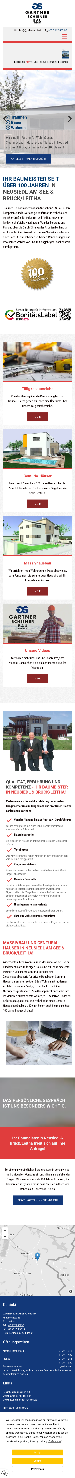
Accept (37, 1452)
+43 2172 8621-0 (57, 30)
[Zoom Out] (5, 1236)
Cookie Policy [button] (31, 1437)
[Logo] (37, 13)
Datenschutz (22, 1407)
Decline (37, 1460)
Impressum (8, 1407)
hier (28, 61)
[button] (36, 36)
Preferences (37, 1469)
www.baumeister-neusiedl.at (17, 1396)
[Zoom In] (5, 1230)
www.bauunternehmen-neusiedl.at (20, 1399)
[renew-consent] (4, 1473)
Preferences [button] (54, 1441)
